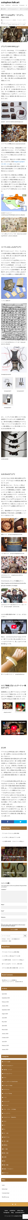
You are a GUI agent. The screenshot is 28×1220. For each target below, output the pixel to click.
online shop (15, 5)
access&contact (19, 1212)
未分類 (4, 1157)
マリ (4, 1125)
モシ (4, 1129)
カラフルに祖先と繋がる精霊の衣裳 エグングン (13, 967)
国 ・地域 (5, 1149)
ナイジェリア (6, 1101)
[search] (25, 935)
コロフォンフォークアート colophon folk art (12, 981)
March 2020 (5, 1029)
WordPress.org (5, 1197)
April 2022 (4, 993)
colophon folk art (18, 1216)
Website (3, 917)
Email (2, 910)
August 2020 (5, 1013)
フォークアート (6, 1113)
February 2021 (5, 1001)
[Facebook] (7, 821)
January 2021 (5, 1005)
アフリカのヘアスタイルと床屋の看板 (10, 833)
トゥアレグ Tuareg (7, 1093)
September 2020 (6, 1009)
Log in (3, 1185)
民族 (16, 24)
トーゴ (4, 1097)
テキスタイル (6, 1089)
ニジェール (5, 1105)
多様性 (9, 24)
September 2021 (6, 997)
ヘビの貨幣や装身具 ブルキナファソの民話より (13, 841)
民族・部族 (5, 1165)
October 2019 (5, 1037)
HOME (4, 9)
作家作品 (5, 1145)
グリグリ (20, 23)
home (2, 5)
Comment (4, 889)
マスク (4, 1121)
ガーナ (15, 23)
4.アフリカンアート (7, 1073)
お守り (7, 23)
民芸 (10, 940)
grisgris (4, 23)
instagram (21, 5)
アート (8, 938)
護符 (24, 24)
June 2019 (4, 1041)
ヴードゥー (5, 24)
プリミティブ (4, 940)
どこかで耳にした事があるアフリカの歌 (11, 837)
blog (12, 1212)
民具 (4, 1161)
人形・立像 (5, 1141)
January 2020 (5, 1033)
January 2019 (5, 1049)
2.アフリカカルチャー (13, 9)
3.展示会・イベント (7, 1069)
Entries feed (4, 1189)
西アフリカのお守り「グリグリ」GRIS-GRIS (12, 963)
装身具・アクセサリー (18, 20)
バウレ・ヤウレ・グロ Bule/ (9, 1109)
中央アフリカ (6, 1137)
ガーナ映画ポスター (16, 938)
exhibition (7, 5)
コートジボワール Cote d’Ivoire (10, 1081)
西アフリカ (20, 24)
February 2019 (5, 1045)
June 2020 (4, 1017)
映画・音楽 (5, 1153)
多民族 (13, 24)
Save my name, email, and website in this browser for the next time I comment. (13, 925)
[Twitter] (20, 821)
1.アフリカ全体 (6, 1061)
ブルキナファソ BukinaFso (9, 1117)
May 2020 (4, 1021)
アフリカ (12, 23)
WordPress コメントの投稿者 (8, 980)
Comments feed (5, 1193)
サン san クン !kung (7, 1085)
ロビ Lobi (5, 1133)
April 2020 (4, 1025)
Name (3, 904)
